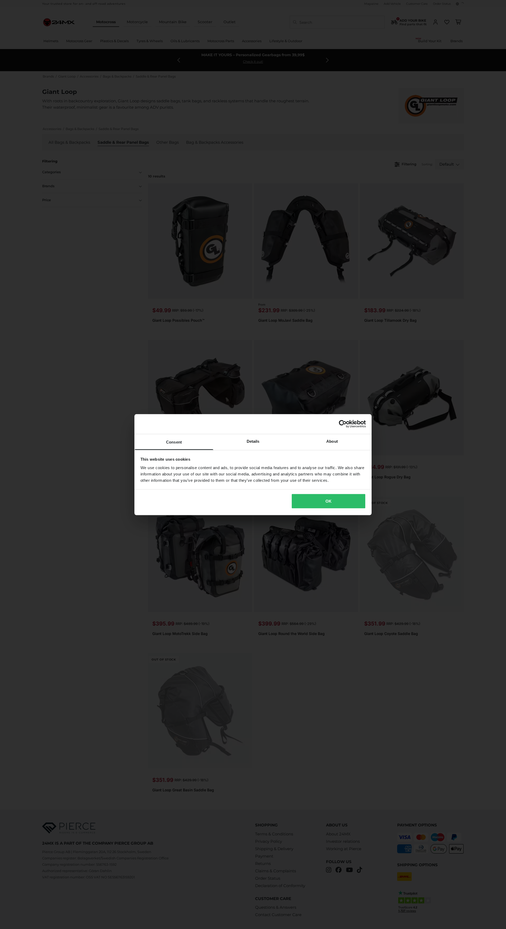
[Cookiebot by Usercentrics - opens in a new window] (343, 424)
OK (328, 501)
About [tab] (332, 441)
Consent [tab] (174, 442)
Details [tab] (253, 441)
